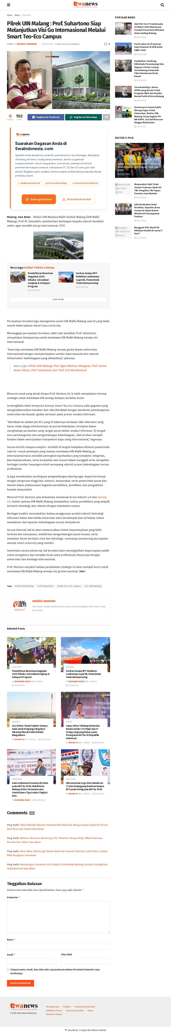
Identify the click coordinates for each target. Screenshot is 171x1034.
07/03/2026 (124, 174)
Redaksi (66, 1006)
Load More (58, 299)
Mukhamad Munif (23, 681)
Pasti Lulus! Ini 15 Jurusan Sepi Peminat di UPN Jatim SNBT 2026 (148, 47)
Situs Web (66, 954)
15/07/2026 (141, 221)
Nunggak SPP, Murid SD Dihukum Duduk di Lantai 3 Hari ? (148, 230)
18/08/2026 (99, 743)
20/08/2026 (45, 739)
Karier (90, 1010)
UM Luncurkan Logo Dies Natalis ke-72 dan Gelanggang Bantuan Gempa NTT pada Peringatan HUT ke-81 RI (85, 786)
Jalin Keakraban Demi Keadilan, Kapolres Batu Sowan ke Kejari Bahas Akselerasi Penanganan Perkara (147, 210)
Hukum (69, 722)
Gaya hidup (17, 667)
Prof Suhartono (46, 586)
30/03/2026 (141, 54)
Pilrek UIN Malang (24, 586)
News (17, 15)
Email (11, 954)
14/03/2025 (141, 198)
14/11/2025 (141, 127)
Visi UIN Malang (93, 586)
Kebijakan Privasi (54, 1010)
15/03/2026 (141, 37)
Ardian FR (19, 739)
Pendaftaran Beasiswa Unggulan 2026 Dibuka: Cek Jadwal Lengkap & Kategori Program (40, 280)
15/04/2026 (141, 80)
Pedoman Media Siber (84, 1006)
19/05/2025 (47, 44)
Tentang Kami (52, 1006)
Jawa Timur (71, 779)
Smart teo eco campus (69, 586)
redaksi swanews (27, 44)
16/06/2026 (141, 101)
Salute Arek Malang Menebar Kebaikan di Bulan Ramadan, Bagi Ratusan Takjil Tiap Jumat (139, 166)
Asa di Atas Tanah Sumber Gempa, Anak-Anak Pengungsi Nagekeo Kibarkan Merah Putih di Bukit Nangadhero (30, 730)
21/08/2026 (82, 287)
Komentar (13, 897)
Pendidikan (73, 44)
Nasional (27, 15)
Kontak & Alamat (54, 1014)
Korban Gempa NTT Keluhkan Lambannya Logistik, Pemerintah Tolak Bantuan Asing (83, 674)
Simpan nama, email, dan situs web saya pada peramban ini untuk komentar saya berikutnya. (55, 971)
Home (9, 15)
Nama (11, 939)
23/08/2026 (34, 290)
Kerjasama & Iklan (75, 1010)
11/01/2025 (141, 238)
